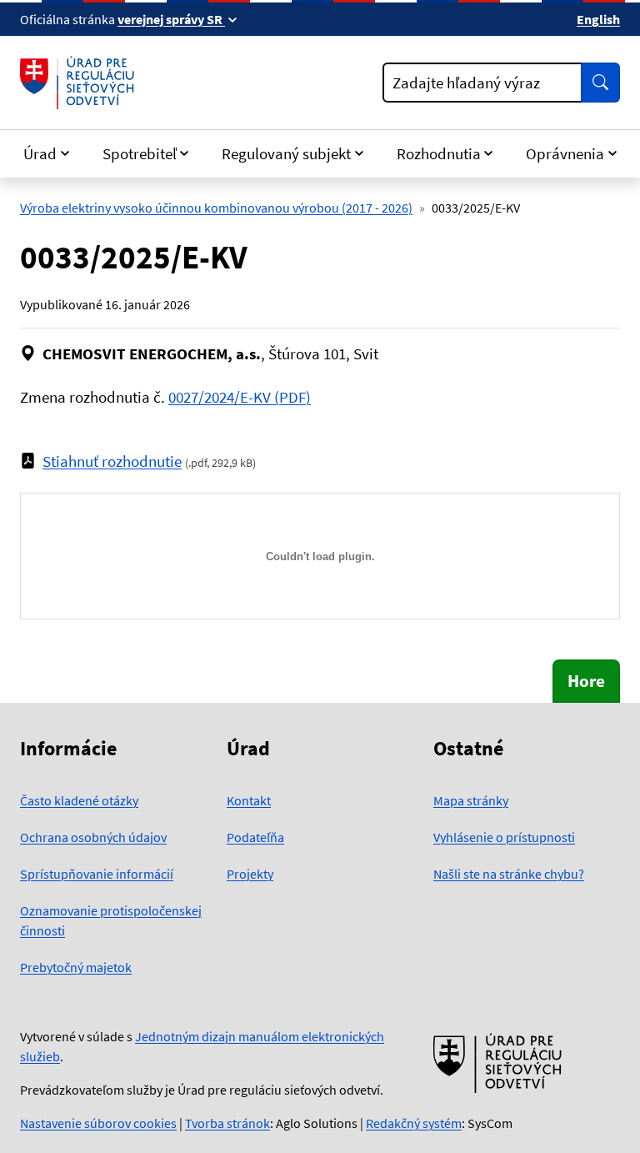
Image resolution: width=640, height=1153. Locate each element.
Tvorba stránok (227, 1123)
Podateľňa (255, 837)
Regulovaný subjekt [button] (286, 153)
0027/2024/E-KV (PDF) (239, 397)
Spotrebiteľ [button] (139, 153)
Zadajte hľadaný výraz (466, 83)
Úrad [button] (40, 153)
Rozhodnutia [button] (439, 153)
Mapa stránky (470, 800)
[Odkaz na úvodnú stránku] (80, 82)
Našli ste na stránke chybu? (508, 873)
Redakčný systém (414, 1123)
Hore (586, 680)
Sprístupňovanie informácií (96, 873)
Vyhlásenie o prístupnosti (504, 837)
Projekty (250, 873)
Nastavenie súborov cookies (98, 1123)
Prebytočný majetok (76, 967)
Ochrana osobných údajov (93, 837)
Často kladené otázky (79, 800)
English (598, 19)
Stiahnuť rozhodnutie (112, 461)
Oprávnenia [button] (565, 153)
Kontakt (249, 800)
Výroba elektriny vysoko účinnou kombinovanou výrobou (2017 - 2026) (216, 207)
